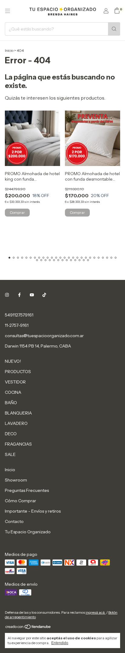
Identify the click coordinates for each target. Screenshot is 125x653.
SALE (10, 454)
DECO (11, 433)
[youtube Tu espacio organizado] (32, 295)
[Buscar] (114, 29)
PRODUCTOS (18, 371)
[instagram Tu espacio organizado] (7, 295)
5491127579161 (19, 315)
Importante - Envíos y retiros (33, 511)
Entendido (59, 643)
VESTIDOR (15, 382)
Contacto (14, 521)
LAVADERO (16, 423)
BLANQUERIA (18, 413)
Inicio (9, 50)
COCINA (13, 392)
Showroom (16, 480)
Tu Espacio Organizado (28, 532)
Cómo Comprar (20, 500)
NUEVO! (13, 361)
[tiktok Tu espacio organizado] (44, 295)
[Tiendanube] (28, 628)
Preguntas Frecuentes (27, 490)
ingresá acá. (96, 612)
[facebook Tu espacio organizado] (19, 295)
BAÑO (11, 402)
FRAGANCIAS (18, 444)
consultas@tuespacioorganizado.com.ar (44, 335)
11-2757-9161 (17, 325)
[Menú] (7, 11)
